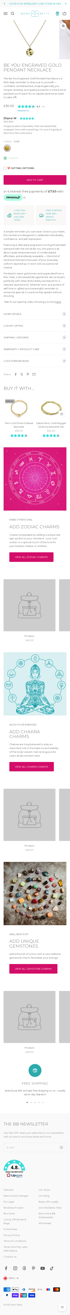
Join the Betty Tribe (50, 1207)
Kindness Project (14, 1207)
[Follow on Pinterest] (33, 1268)
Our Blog (44, 1195)
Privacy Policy (12, 1235)
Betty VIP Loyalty (49, 1201)
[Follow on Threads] (24, 1268)
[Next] (65, 4)
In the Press (10, 1229)
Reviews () (23, 110)
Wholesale (45, 1223)
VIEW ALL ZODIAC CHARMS (31, 557)
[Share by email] (34, 374)
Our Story (44, 1189)
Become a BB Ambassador (47, 1215)
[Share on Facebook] (16, 374)
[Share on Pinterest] (28, 374)
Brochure (9, 1213)
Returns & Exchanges (16, 1195)
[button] (35, 1169)
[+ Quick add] (62, 414)
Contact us (10, 1256)
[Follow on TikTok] (51, 1268)
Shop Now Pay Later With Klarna (16, 1248)
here (58, 301)
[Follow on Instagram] (15, 1268)
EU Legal (9, 1201)
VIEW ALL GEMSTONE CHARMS (33, 968)
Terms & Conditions (15, 1240)
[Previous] (4, 4)
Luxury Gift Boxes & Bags (15, 1221)
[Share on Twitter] (22, 374)
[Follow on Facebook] (6, 1268)
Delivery (8, 1189)
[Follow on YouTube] (42, 1268)
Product (29, 636)
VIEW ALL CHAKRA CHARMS (31, 766)
